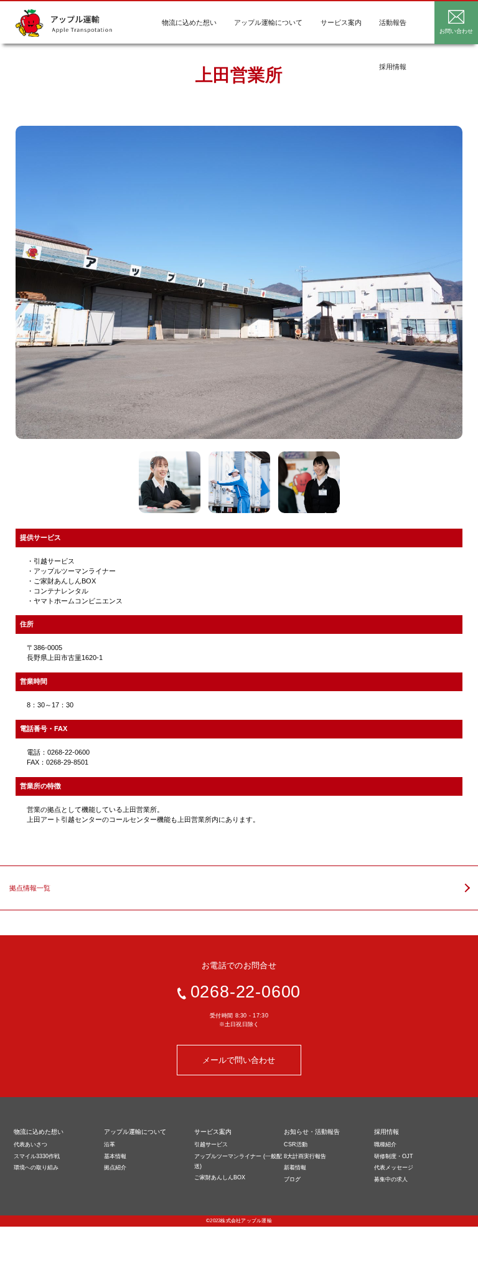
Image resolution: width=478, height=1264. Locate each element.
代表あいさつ (30, 1144)
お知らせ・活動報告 (312, 1131)
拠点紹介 (115, 1167)
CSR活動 (295, 1144)
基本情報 (115, 1156)
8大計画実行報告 (305, 1156)
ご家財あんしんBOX (219, 1177)
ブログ (292, 1179)
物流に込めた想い (189, 22)
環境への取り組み (36, 1167)
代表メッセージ (393, 1167)
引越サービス (211, 1144)
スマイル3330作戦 (37, 1156)
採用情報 (392, 66)
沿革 (109, 1144)
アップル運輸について (268, 22)
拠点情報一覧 (29, 888)
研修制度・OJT (393, 1156)
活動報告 (392, 22)
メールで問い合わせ (238, 1060)
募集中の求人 (391, 1179)
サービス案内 (341, 22)
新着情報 (295, 1167)
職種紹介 (385, 1144)
